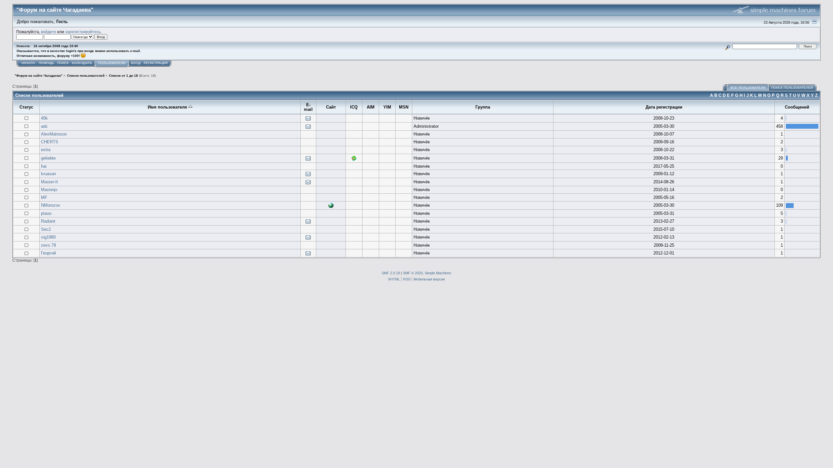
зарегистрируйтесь (83, 32)
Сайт (331, 107)
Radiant (48, 221)
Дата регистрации (664, 107)
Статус (26, 107)
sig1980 (48, 237)
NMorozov (50, 205)
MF (44, 197)
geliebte (48, 158)
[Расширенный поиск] (727, 46)
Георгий (48, 253)
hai (44, 166)
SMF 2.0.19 (391, 273)
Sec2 (46, 229)
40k (44, 118)
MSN (403, 107)
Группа (482, 107)
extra (45, 149)
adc (44, 126)
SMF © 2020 (413, 273)
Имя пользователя (168, 107)
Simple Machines (438, 273)
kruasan (48, 173)
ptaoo (46, 213)
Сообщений (797, 107)
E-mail (308, 107)
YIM (387, 107)
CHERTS (49, 141)
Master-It (49, 181)
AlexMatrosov (54, 134)
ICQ (354, 107)
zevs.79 (48, 245)
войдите (48, 32)
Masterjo (49, 189)
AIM (371, 107)
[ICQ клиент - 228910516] (354, 159)
